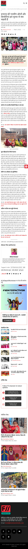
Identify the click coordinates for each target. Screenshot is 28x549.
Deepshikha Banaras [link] (16, 360)
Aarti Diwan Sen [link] (8, 493)
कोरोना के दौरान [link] (7, 113)
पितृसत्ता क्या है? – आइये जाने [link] (17, 364)
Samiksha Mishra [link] (8, 439)
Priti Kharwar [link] (7, 466)
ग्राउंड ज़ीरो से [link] (3, 9)
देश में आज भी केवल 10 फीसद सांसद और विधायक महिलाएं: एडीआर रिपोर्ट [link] (12, 463)
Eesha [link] (13, 374)
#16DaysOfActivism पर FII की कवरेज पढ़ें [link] (13, 281)
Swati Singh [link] (14, 346)
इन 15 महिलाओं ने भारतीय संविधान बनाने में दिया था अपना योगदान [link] (19, 351)
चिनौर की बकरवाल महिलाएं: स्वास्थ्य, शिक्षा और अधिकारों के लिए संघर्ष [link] (13, 436)
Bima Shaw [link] (14, 331)
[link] (26, 166)
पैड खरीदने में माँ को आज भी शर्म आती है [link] (18, 329)
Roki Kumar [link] (14, 339)
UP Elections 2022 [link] (16, 267)
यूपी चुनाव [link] (21, 270)
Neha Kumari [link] (7, 29)
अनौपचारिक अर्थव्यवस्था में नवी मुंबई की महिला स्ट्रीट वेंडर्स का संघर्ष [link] (13, 490)
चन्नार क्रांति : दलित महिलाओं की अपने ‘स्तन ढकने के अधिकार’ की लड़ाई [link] (18, 372)
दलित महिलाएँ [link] (15, 270)
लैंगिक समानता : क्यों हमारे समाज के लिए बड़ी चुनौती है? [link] (18, 337)
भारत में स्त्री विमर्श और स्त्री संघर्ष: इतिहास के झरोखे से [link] (17, 358)
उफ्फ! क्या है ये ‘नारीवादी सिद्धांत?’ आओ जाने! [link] (18, 344)
